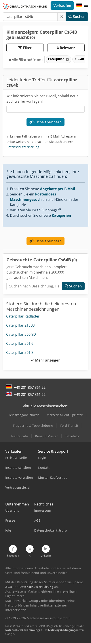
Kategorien (61, 215)
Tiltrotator (72, 436)
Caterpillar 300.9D (21, 334)
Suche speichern (47, 122)
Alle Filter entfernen (27, 59)
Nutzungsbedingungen (63, 630)
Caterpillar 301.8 (19, 352)
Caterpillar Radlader (23, 316)
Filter (27, 47)
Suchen (78, 16)
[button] (86, 5)
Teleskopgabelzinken (23, 415)
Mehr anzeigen (47, 360)
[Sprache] (79, 5)
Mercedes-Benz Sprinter (65, 415)
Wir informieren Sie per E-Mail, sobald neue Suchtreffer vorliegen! (42, 99)
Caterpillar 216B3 (20, 325)
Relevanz (67, 47)
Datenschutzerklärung (22, 147)
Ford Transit (69, 425)
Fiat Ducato (19, 436)
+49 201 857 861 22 (30, 387)
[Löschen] (61, 16)
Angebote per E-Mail (57, 188)
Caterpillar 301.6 (19, 343)
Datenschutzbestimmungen (23, 630)
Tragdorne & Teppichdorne (33, 425)
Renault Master (46, 436)
